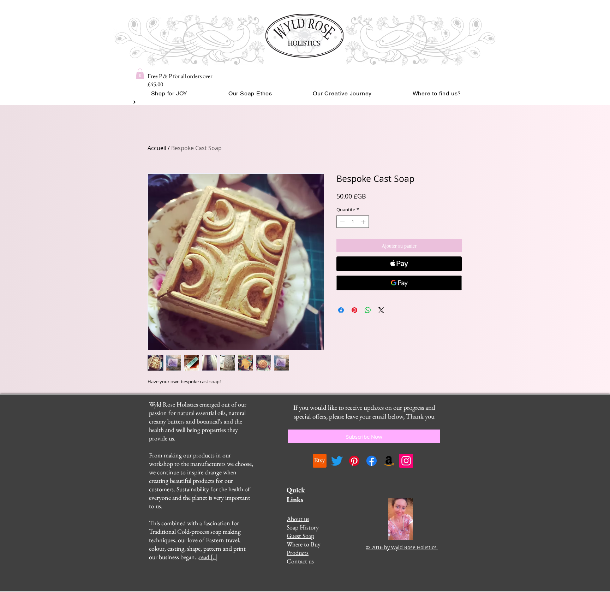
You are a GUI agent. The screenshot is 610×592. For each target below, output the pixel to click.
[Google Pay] (399, 283)
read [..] (208, 557)
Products (298, 553)
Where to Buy (304, 544)
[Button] (134, 102)
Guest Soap (300, 536)
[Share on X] (381, 310)
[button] (140, 74)
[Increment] (364, 222)
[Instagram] (406, 461)
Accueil (157, 148)
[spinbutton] (353, 222)
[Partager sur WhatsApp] (368, 310)
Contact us (300, 561)
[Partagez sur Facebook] (341, 310)
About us (298, 519)
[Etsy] (320, 461)
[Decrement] (341, 222)
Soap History (303, 527)
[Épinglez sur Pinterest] (354, 310)
